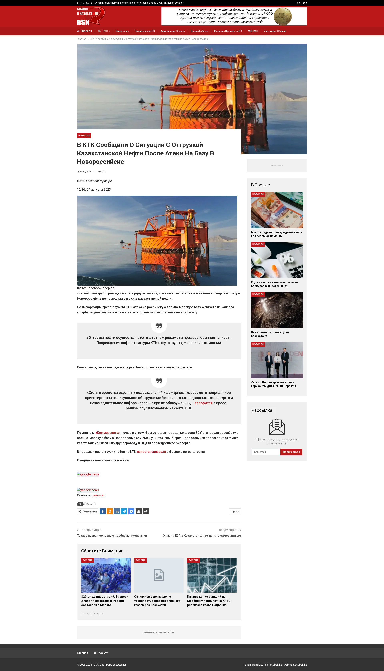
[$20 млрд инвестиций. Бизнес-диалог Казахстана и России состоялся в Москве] (106, 575)
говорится (204, 403)
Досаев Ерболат (199, 31)
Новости (84, 135)
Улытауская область (275, 31)
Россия (90, 504)
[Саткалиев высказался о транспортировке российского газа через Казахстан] (159, 575)
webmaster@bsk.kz (295, 664)
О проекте (101, 653)
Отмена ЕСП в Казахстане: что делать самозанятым (202, 535)
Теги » (106, 31)
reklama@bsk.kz (253, 664)
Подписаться (291, 451)
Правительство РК (145, 31)
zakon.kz (98, 495)
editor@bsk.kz (273, 664)
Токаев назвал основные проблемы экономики (112, 535)
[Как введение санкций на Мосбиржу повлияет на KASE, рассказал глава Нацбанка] (212, 575)
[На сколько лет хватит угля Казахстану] (277, 310)
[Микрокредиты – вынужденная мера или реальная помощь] (277, 210)
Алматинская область (173, 31)
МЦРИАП (253, 31)
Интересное (122, 31)
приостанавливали (151, 452)
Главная (86, 31)
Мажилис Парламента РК (228, 31)
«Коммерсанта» (107, 433)
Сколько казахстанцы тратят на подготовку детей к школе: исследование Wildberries (144, 2)
